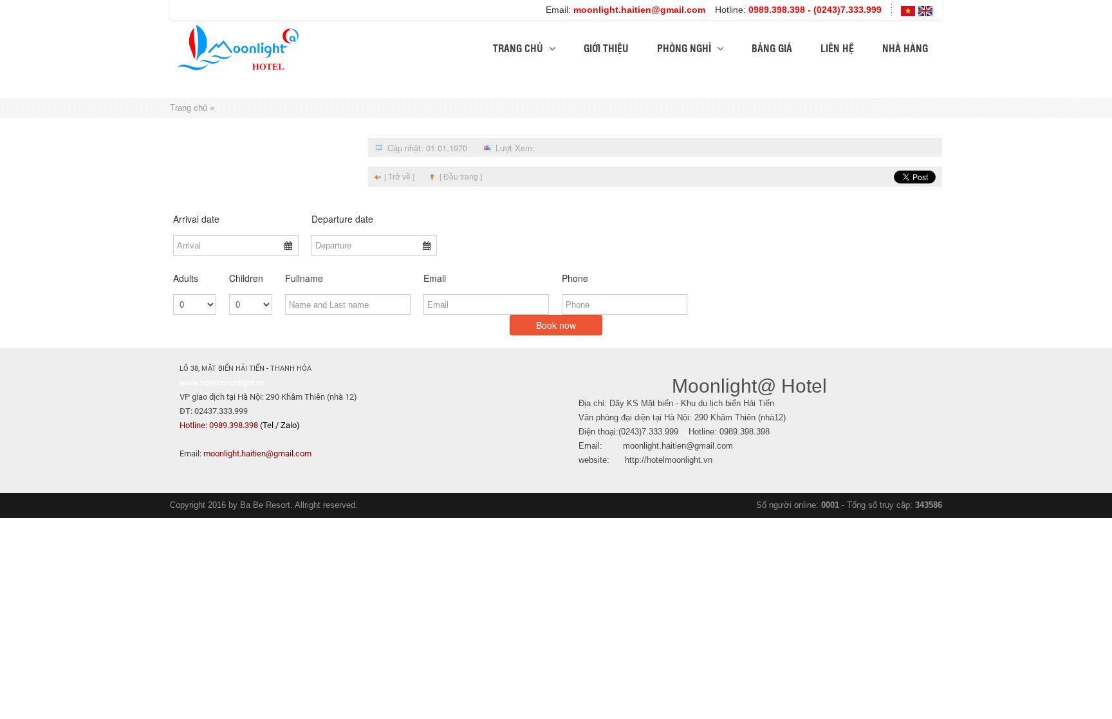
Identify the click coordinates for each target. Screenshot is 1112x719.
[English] (925, 10)
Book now (556, 325)
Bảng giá (772, 48)
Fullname (304, 278)
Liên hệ (837, 48)
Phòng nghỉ (685, 48)
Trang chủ (519, 48)
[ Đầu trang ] (461, 177)
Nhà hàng (905, 48)
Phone (575, 278)
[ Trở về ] (399, 177)
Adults (185, 278)
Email (434, 278)
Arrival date (196, 218)
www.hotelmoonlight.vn (222, 383)
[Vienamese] (908, 10)
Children (246, 278)
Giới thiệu (606, 48)
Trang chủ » (192, 108)
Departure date (342, 218)
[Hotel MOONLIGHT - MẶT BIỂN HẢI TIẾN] (237, 46)
